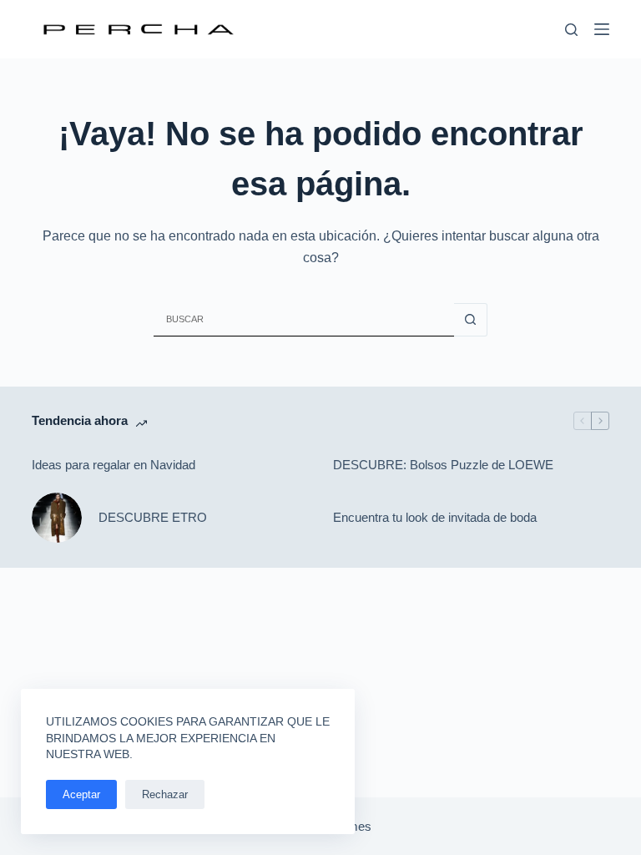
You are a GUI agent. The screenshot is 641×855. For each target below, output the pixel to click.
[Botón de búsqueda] (470, 319)
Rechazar (165, 794)
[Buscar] (571, 29)
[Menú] (601, 29)
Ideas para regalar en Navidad (113, 465)
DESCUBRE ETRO (152, 517)
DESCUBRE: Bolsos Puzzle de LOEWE (443, 465)
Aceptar (81, 794)
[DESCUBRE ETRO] (57, 518)
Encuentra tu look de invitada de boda (435, 517)
